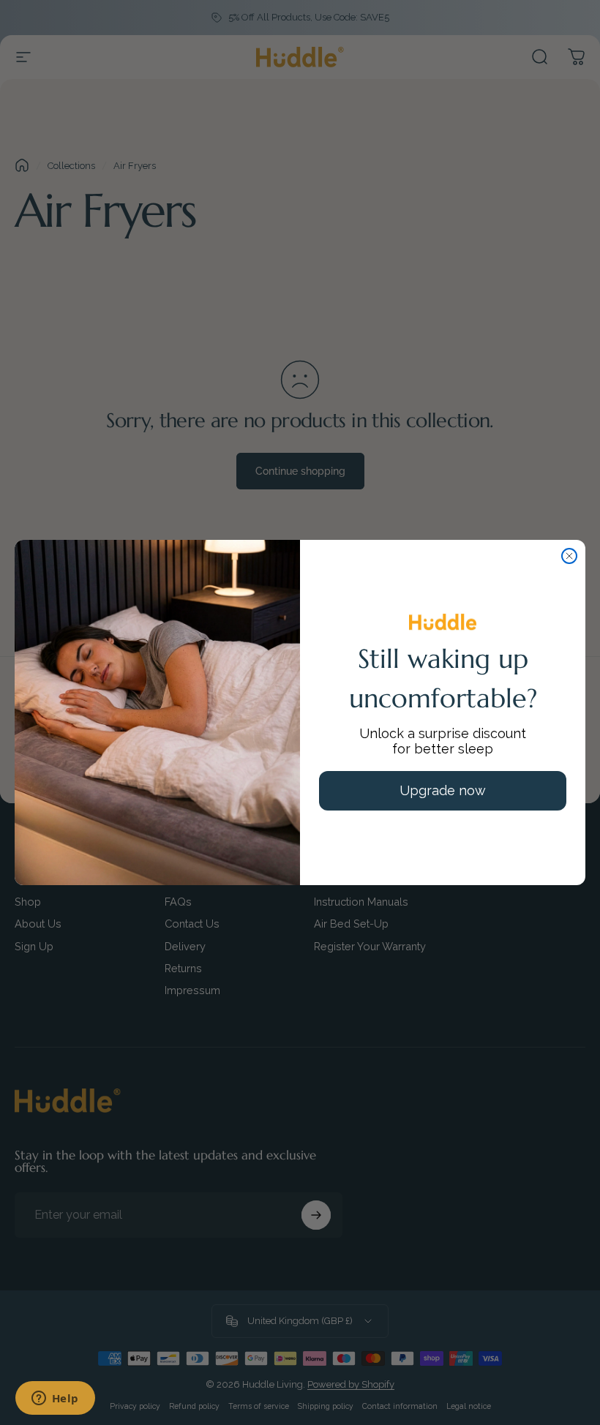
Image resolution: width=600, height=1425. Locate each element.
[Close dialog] (569, 556)
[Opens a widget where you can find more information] (55, 1399)
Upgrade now (443, 790)
